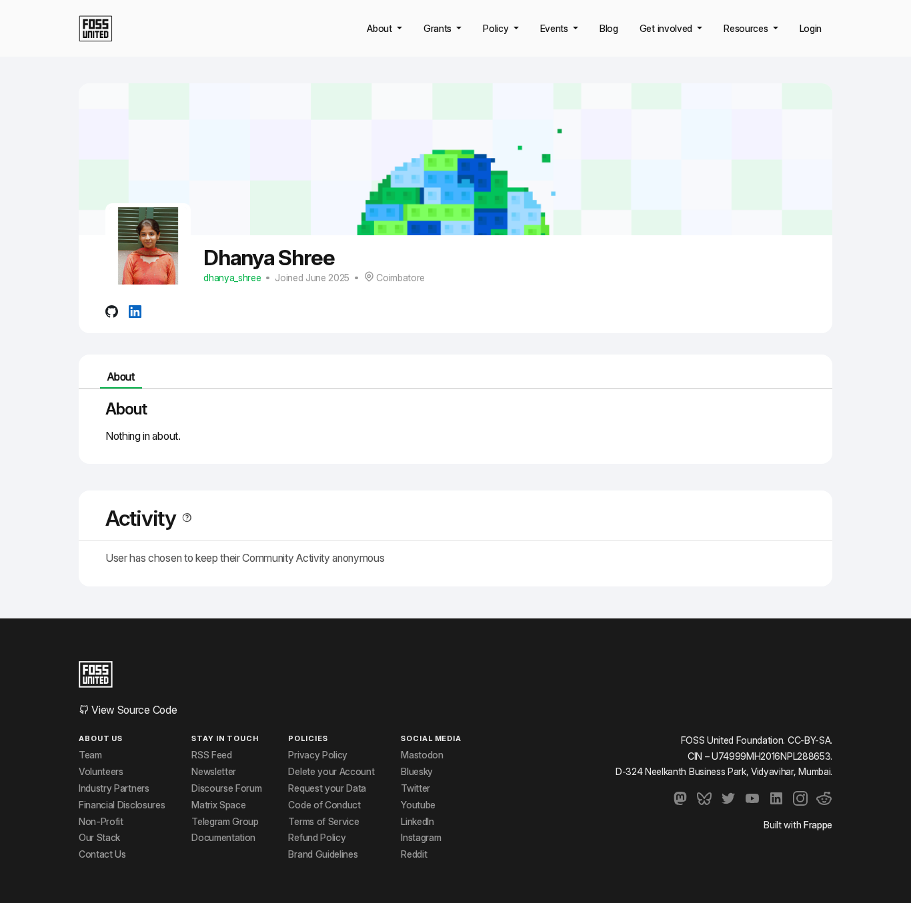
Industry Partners (114, 788)
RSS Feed (211, 755)
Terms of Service (323, 821)
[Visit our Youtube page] (752, 798)
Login (811, 28)
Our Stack (99, 837)
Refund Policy (316, 837)
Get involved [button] (667, 28)
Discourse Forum (226, 788)
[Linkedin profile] (135, 311)
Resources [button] (747, 28)
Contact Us (102, 854)
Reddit (414, 854)
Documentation (223, 837)
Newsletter (213, 771)
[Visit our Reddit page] (824, 798)
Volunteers (101, 771)
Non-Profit (101, 821)
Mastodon (422, 755)
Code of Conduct (324, 805)
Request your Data (327, 788)
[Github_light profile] (111, 311)
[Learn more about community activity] (184, 518)
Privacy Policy (317, 755)
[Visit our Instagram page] (800, 798)
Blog (609, 28)
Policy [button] (497, 28)
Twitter (415, 788)
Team (90, 755)
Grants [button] (438, 28)
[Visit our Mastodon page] (680, 798)
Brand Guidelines (322, 854)
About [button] (380, 28)
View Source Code (133, 709)
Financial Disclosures (122, 805)
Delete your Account (331, 771)
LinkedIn (417, 821)
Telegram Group (225, 821)
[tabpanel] (455, 421)
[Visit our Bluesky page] (704, 798)
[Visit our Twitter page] (728, 798)
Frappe (818, 824)
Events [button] (555, 28)
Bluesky (417, 771)
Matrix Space (218, 805)
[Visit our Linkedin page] (776, 798)
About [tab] (120, 376)
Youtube (418, 805)
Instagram (421, 837)
